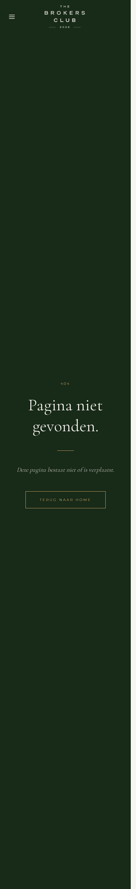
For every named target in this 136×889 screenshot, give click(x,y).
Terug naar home (65, 500)
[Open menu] (11, 16)
